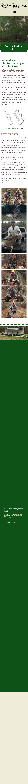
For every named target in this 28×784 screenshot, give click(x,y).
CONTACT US (11, 522)
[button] (15, 12)
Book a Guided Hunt (14, 48)
